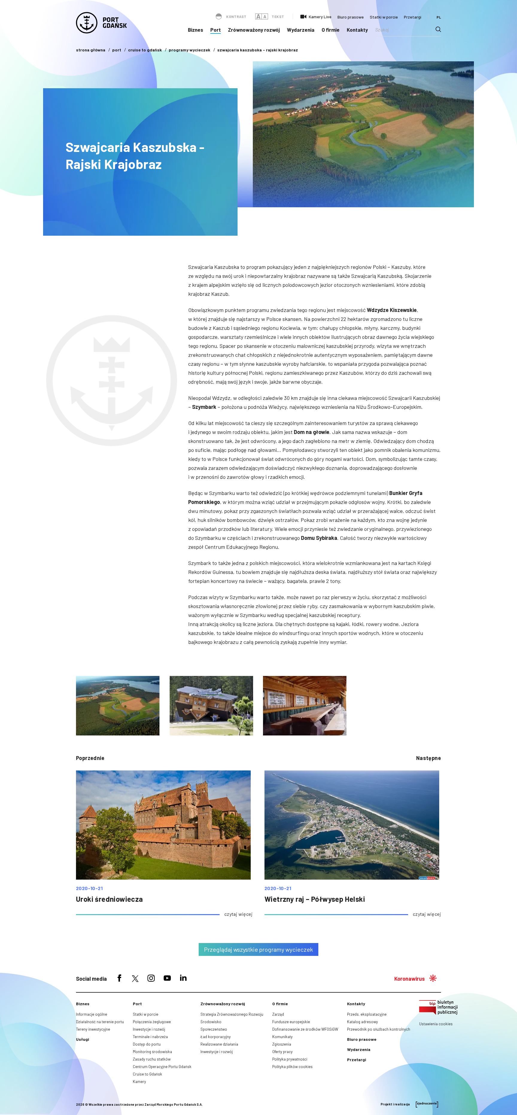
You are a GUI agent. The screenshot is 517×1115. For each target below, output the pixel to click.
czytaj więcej (238, 914)
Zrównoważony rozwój (254, 30)
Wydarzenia (300, 30)
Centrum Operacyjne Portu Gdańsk (162, 1066)
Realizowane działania (219, 1044)
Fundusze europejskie (291, 1021)
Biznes (195, 30)
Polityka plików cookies (292, 1066)
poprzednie (90, 758)
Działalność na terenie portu (100, 1021)
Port (215, 30)
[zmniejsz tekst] (264, 16)
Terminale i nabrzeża (150, 1036)
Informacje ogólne (91, 1014)
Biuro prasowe (350, 16)
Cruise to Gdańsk (147, 1074)
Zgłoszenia (281, 1044)
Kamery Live (320, 16)
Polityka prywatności (289, 1059)
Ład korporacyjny (215, 1036)
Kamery (139, 1081)
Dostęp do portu (147, 1044)
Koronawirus (409, 978)
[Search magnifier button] (438, 29)
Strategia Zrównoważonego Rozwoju (231, 1014)
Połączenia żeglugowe (152, 1021)
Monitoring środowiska (152, 1051)
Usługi (82, 1039)
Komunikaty (282, 1036)
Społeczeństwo (213, 1029)
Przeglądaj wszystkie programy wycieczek (258, 949)
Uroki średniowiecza (109, 899)
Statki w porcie (384, 16)
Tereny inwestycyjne (93, 1029)
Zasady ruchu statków (152, 1059)
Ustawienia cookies (436, 1023)
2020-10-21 (89, 888)
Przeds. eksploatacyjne (367, 1014)
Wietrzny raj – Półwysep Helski (314, 899)
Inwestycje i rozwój (149, 1029)
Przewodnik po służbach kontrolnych (378, 1029)
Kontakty (357, 30)
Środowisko (210, 1021)
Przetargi (412, 16)
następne (428, 758)
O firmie (331, 30)
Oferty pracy (282, 1051)
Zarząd (278, 1014)
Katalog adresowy (362, 1021)
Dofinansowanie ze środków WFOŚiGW (305, 1029)
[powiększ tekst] (258, 16)
